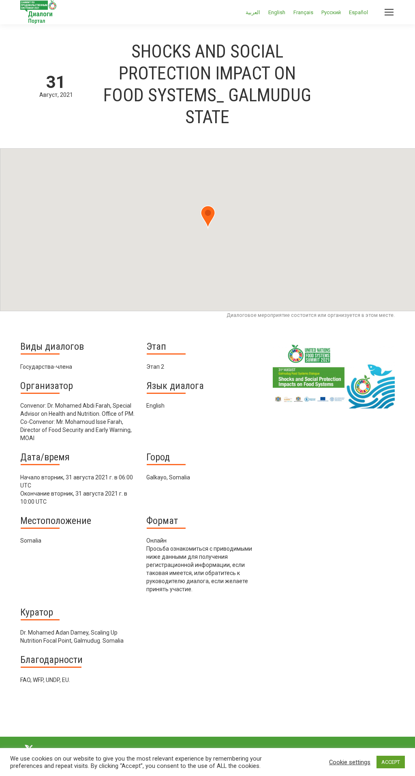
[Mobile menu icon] (389, 12)
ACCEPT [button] (390, 762)
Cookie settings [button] (349, 762)
